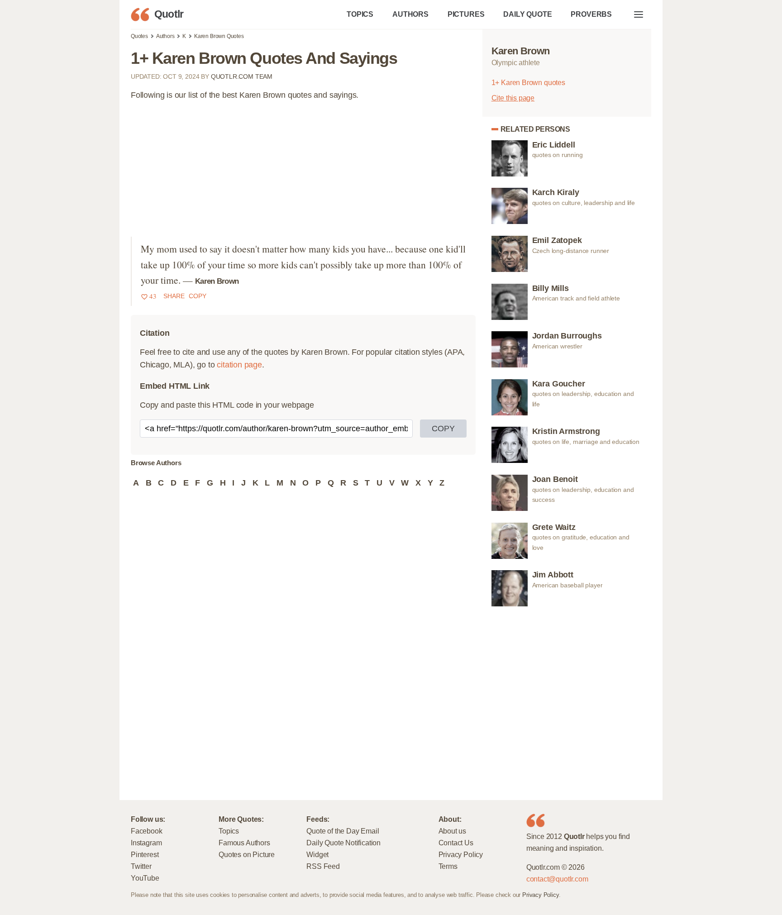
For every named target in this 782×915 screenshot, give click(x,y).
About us (453, 831)
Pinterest (144, 854)
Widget (317, 854)
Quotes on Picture (247, 854)
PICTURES (466, 14)
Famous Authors (244, 843)
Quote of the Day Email (342, 831)
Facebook (146, 831)
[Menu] (638, 14)
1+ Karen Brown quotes (528, 82)
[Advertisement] (303, 173)
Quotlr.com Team (241, 76)
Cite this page (512, 98)
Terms (448, 866)
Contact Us (456, 843)
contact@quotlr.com (557, 879)
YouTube (145, 878)
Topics (229, 831)
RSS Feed (323, 866)
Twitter (141, 866)
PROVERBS (591, 14)
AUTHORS (410, 14)
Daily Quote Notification (343, 843)
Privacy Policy (461, 854)
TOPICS (360, 14)
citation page (239, 364)
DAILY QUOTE (527, 14)
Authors (165, 36)
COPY (443, 428)
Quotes (139, 36)
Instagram (146, 843)
